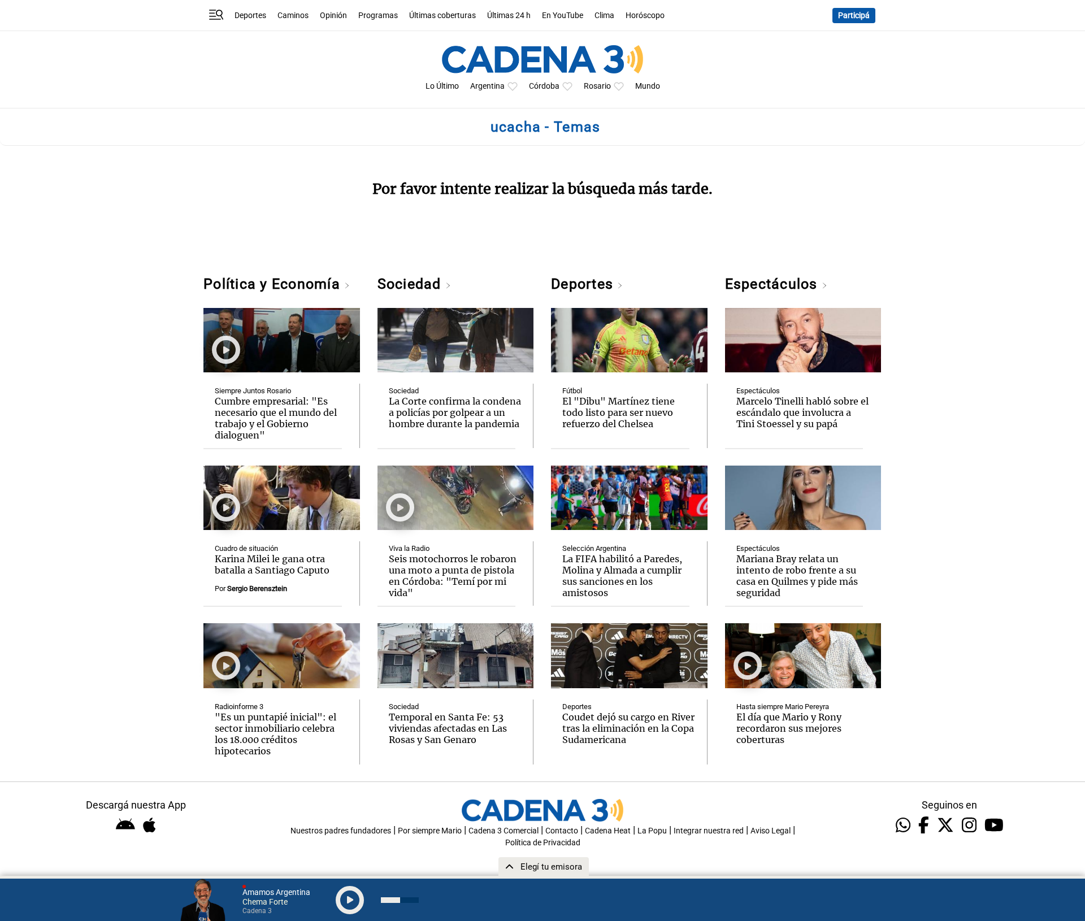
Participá (854, 15)
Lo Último (442, 86)
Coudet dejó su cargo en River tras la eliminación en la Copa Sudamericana (628, 728)
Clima (604, 15)
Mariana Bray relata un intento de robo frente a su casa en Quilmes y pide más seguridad (797, 575)
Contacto (561, 831)
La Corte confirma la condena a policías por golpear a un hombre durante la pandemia (455, 412)
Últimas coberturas (442, 15)
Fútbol (572, 390)
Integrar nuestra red (709, 831)
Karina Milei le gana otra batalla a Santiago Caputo (272, 564)
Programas (378, 15)
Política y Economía (273, 284)
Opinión (333, 15)
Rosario (597, 86)
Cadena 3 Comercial (503, 831)
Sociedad (411, 284)
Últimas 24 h (509, 15)
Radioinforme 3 (239, 706)
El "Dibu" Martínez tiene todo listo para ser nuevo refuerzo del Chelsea (618, 412)
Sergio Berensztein (257, 588)
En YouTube (562, 15)
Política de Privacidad (542, 843)
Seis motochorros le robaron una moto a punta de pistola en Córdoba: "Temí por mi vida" (453, 575)
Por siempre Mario (430, 831)
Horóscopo (645, 15)
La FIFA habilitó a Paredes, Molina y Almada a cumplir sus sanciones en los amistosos (622, 575)
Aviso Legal (770, 831)
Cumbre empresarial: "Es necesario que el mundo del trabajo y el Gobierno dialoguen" (276, 418)
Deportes (250, 15)
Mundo (647, 86)
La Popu (652, 831)
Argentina (487, 86)
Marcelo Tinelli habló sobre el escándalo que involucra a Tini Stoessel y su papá (802, 412)
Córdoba (544, 86)
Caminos (293, 15)
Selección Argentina (594, 548)
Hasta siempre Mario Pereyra (782, 706)
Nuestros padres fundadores (340, 831)
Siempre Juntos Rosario (253, 390)
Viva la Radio (409, 548)
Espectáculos (773, 284)
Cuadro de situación (246, 548)
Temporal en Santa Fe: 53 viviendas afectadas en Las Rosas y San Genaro (448, 728)
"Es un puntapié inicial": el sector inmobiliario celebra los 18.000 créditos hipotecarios (275, 734)
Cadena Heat (608, 831)
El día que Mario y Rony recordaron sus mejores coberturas (788, 728)
